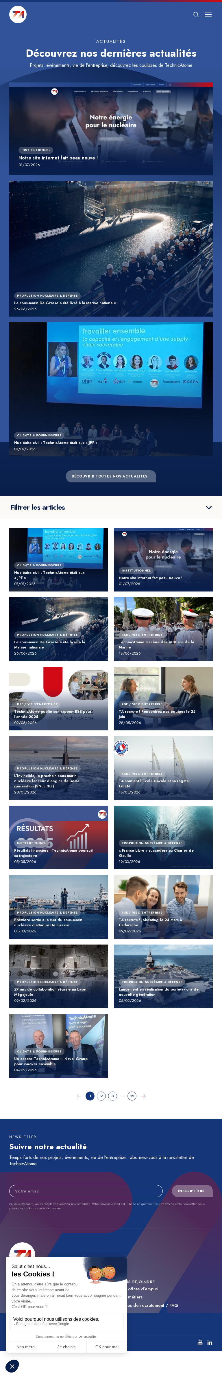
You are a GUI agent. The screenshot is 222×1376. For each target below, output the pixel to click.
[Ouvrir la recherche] (196, 14)
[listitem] (200, 1342)
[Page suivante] (143, 1096)
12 (132, 1096)
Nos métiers (131, 1297)
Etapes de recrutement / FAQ (148, 1305)
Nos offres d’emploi (138, 1289)
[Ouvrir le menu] (208, 14)
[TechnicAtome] (18, 14)
